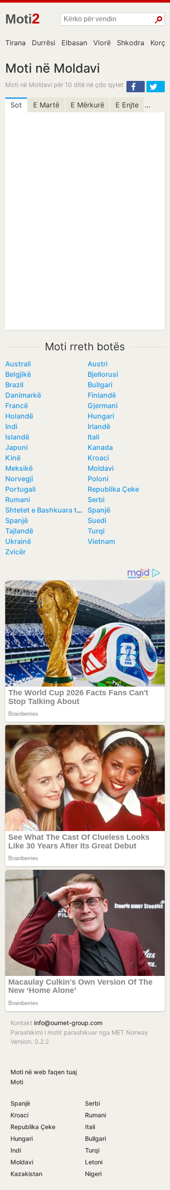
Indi (11, 426)
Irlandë (99, 426)
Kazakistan (26, 1173)
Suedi (97, 520)
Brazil (14, 384)
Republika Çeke (113, 489)
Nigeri (93, 1173)
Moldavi (101, 468)
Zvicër (15, 551)
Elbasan (74, 42)
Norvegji (19, 478)
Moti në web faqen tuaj (43, 1072)
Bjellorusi (103, 374)
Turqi (96, 530)
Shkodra (130, 42)
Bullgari (100, 384)
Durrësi (43, 42)
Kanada (100, 447)
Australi (18, 363)
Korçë (159, 42)
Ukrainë (18, 541)
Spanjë (99, 510)
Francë (16, 405)
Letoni (93, 1162)
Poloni (98, 478)
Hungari (101, 416)
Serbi (96, 499)
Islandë (17, 436)
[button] (135, 86)
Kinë (12, 457)
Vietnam (101, 541)
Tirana (15, 42)
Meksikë (19, 468)
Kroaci (98, 457)
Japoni (16, 447)
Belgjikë (18, 374)
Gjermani (103, 405)
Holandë (19, 416)
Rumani (17, 499)
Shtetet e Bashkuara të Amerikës (59, 510)
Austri (98, 363)
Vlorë (102, 42)
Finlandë (102, 395)
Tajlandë (19, 530)
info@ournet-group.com (68, 1022)
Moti (16, 1082)
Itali (93, 436)
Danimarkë (23, 395)
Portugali (20, 489)
